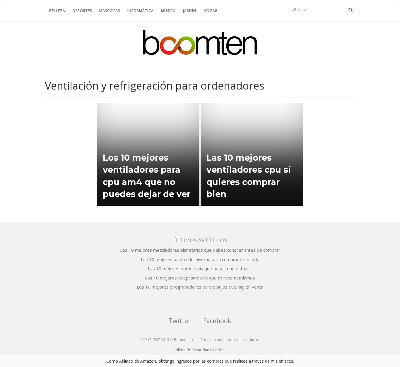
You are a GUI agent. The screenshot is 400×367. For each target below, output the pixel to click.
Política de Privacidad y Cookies (200, 349)
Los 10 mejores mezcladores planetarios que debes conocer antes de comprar (200, 250)
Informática (140, 10)
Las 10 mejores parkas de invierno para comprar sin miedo (200, 259)
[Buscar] (350, 10)
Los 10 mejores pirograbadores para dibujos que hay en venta (200, 287)
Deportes (82, 10)
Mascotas (109, 10)
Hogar (211, 10)
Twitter (180, 320)
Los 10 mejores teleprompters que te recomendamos (200, 278)
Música (168, 10)
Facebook (217, 320)
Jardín (189, 10)
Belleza (57, 10)
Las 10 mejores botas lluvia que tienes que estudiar (200, 268)
